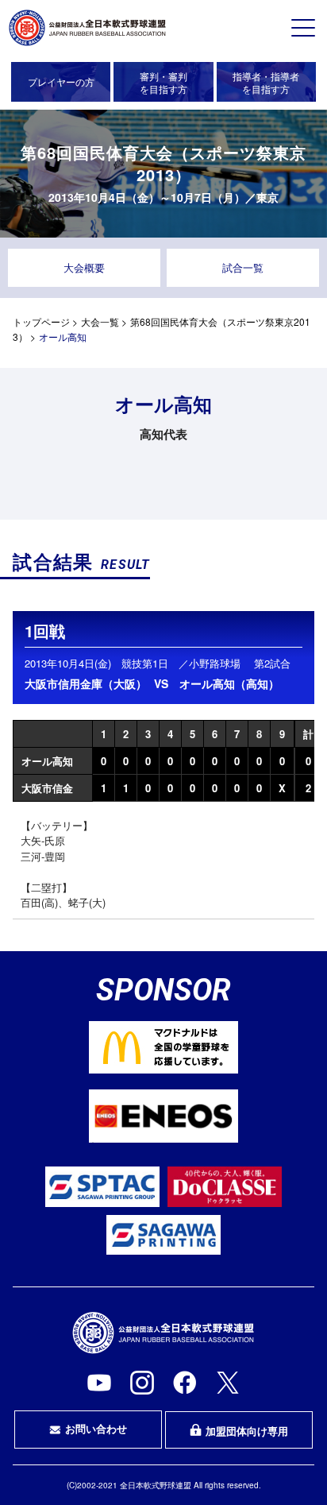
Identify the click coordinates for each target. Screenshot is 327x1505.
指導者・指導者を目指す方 (266, 82)
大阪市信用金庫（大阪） (86, 683)
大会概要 (84, 267)
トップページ (41, 321)
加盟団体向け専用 (247, 1430)
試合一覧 (243, 267)
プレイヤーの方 (61, 81)
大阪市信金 (47, 787)
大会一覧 (100, 321)
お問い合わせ (96, 1428)
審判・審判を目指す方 (163, 82)
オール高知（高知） (229, 683)
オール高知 (47, 760)
